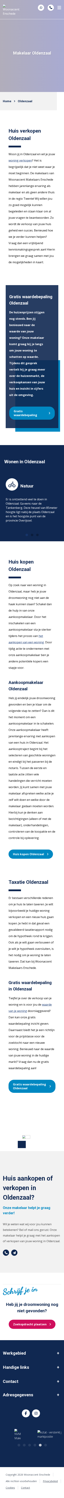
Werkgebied (14, 1353)
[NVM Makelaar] (17, 1434)
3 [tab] (37, 534)
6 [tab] (45, 1444)
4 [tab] (34, 1444)
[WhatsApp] (41, 7)
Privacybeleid (50, 1481)
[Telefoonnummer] (51, 8)
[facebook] (26, 1413)
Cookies (10, 1487)
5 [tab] (40, 1444)
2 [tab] (32, 534)
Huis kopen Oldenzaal (28, 854)
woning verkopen (20, 160)
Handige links (16, 1367)
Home (7, 101)
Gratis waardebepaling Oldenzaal (29, 1086)
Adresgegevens (18, 1394)
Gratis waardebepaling (25, 413)
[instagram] (36, 1413)
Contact (10, 1381)
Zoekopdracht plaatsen (30, 1324)
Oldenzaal (25, 101)
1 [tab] (26, 534)
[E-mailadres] (14, 1253)
